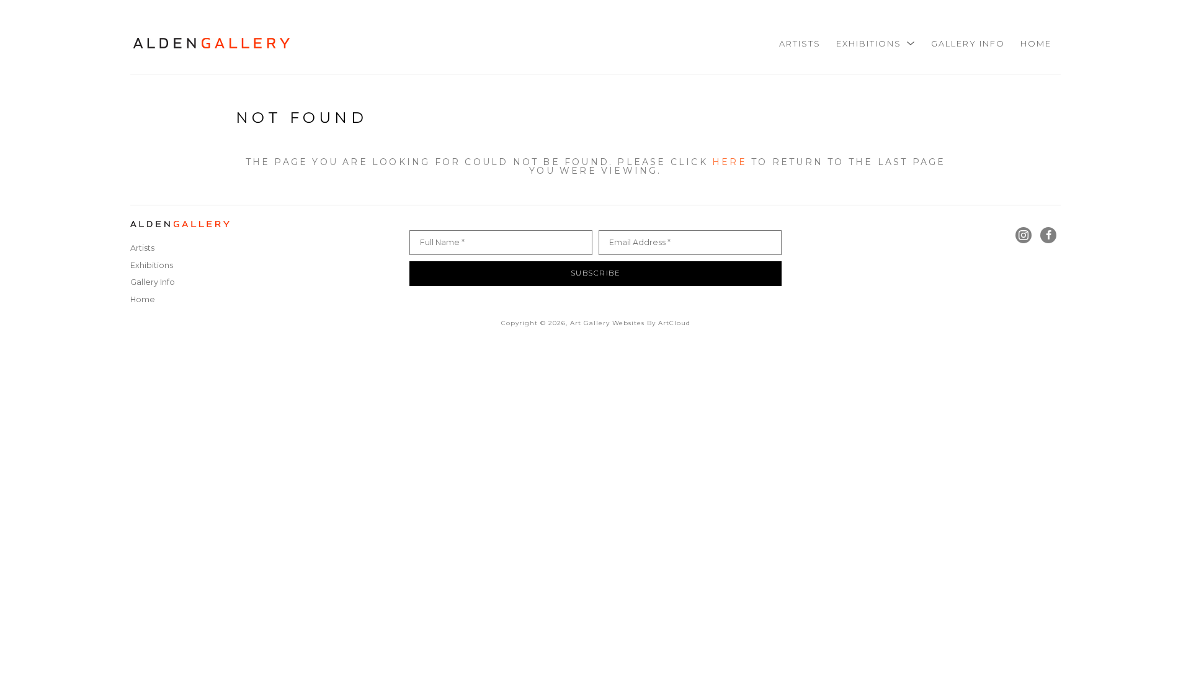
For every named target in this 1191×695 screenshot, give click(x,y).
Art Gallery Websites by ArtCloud (630, 323)
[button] (876, 43)
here (729, 162)
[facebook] (1048, 235)
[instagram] (1023, 235)
